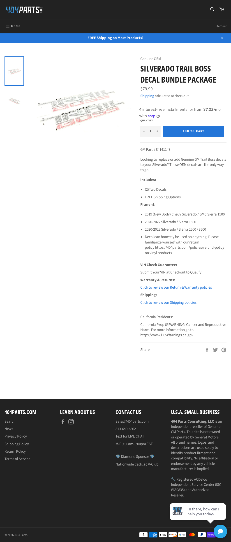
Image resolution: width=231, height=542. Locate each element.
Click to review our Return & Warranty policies (176, 287)
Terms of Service (17, 459)
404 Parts (21, 535)
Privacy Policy (16, 436)
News (9, 429)
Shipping (147, 95)
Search (10, 421)
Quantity (146, 121)
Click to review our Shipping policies (168, 302)
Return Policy (15, 451)
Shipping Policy (17, 444)
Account (221, 26)
